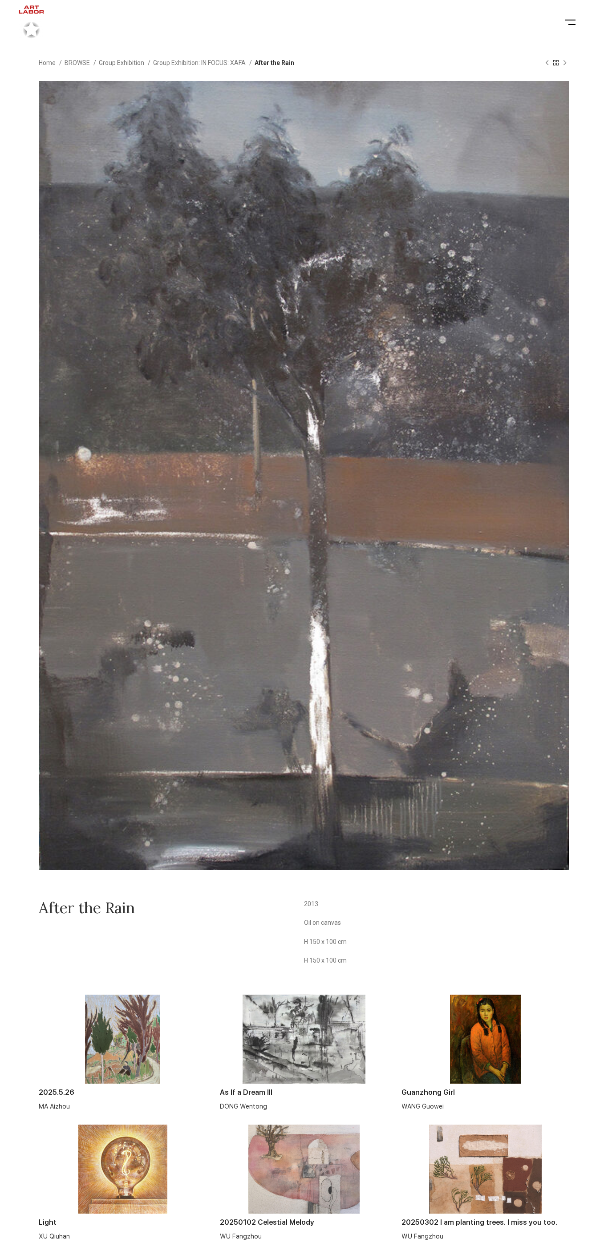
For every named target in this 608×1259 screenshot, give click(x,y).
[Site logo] (31, 21)
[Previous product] (547, 63)
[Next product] (564, 63)
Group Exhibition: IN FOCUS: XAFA (200, 62)
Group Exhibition (122, 62)
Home (48, 62)
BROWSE (78, 62)
